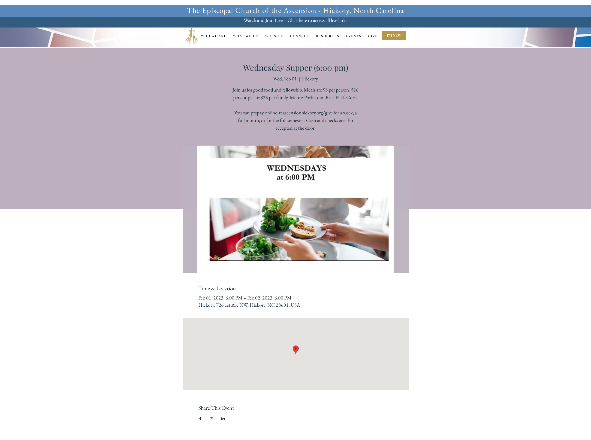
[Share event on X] (212, 418)
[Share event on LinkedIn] (223, 418)
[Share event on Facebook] (200, 418)
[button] (214, 36)
